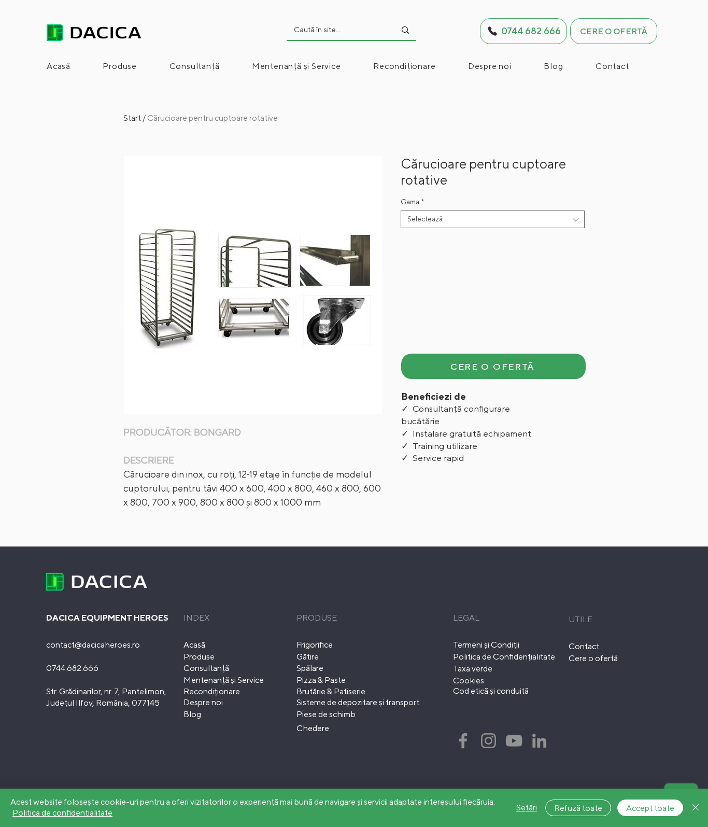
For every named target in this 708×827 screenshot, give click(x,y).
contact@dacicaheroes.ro (93, 645)
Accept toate (650, 808)
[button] (134, 66)
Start (132, 118)
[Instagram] (488, 741)
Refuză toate (578, 808)
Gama (412, 202)
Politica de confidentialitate (62, 813)
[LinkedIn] (539, 741)
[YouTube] (514, 741)
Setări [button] (526, 807)
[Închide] (695, 808)
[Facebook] (463, 741)
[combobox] (493, 219)
